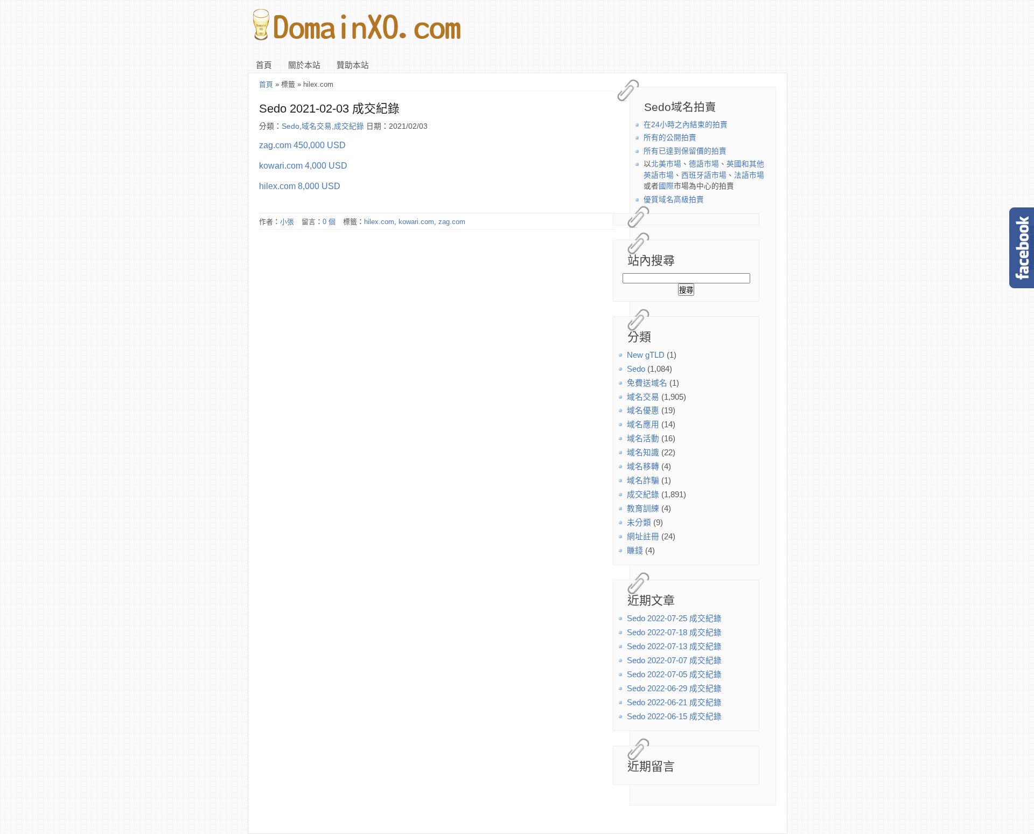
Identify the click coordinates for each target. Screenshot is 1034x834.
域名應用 (643, 424)
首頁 (264, 65)
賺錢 (635, 550)
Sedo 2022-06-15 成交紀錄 (674, 716)
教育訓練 (643, 508)
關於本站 (304, 65)
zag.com (451, 222)
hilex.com (379, 222)
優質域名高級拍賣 (674, 200)
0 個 (329, 222)
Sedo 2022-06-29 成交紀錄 (674, 688)
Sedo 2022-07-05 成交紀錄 (674, 674)
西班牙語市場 (703, 175)
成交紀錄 (643, 494)
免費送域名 (647, 383)
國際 (666, 186)
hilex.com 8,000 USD (299, 186)
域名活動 (643, 438)
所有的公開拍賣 (670, 138)
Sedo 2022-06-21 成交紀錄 (674, 702)
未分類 (639, 522)
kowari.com (416, 222)
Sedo (636, 369)
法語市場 (749, 175)
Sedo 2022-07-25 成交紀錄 (674, 618)
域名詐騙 (643, 480)
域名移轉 (643, 466)
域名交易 (643, 397)
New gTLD (646, 355)
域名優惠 (643, 410)
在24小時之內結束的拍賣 (686, 125)
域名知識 (643, 452)
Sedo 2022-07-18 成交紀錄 (674, 632)
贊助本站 (353, 65)
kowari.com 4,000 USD (303, 165)
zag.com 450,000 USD (302, 145)
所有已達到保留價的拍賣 (685, 151)
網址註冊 (643, 536)
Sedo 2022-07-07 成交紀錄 (674, 660)
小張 (287, 222)
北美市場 (666, 164)
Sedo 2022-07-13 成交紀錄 (674, 646)
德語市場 (704, 164)
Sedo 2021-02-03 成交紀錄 (329, 108)
